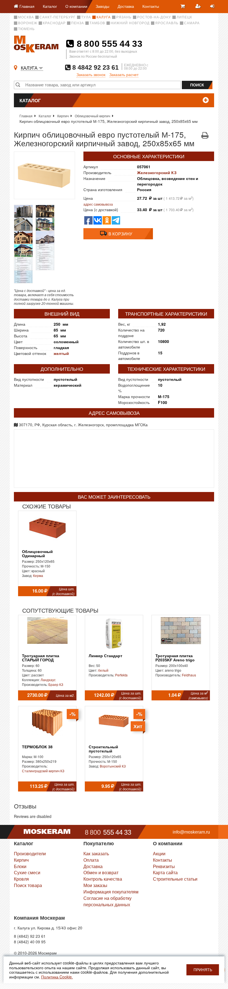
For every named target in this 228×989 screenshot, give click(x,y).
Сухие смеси (27, 872)
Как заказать (96, 853)
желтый (61, 353)
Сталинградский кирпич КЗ (43, 770)
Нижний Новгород (130, 23)
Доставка (126, 6)
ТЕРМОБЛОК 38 (37, 747)
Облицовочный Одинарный (37, 554)
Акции (159, 853)
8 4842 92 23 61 (95, 67)
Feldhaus (189, 675)
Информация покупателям (110, 891)
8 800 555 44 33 (108, 43)
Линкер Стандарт (105, 656)
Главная (26, 115)
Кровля (21, 879)
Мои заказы (95, 885)
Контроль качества (102, 879)
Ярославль (167, 23)
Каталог (50, 6)
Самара (192, 23)
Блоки (20, 866)
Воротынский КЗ (113, 766)
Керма (38, 575)
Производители (30, 853)
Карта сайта (165, 872)
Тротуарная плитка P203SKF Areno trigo (175, 658)
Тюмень (26, 29)
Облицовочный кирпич (92, 115)
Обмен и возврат (100, 872)
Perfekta (121, 675)
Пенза (77, 23)
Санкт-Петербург (57, 17)
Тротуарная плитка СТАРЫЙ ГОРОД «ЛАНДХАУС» (40, 660)
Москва (26, 17)
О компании (76, 6)
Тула (86, 17)
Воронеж (27, 23)
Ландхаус (48, 679)
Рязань (124, 17)
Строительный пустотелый (103, 749)
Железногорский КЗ (157, 172)
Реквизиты (164, 866)
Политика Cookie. (57, 977)
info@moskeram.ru (191, 832)
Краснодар (54, 23)
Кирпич (63, 115)
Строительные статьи (175, 879)
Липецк (184, 17)
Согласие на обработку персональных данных (107, 901)
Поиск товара (28, 885)
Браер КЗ (55, 684)
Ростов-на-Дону (154, 17)
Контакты (150, 6)
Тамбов (97, 23)
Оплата (91, 860)
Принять (203, 970)
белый (103, 670)
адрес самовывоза (98, 204)
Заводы (102, 6)
